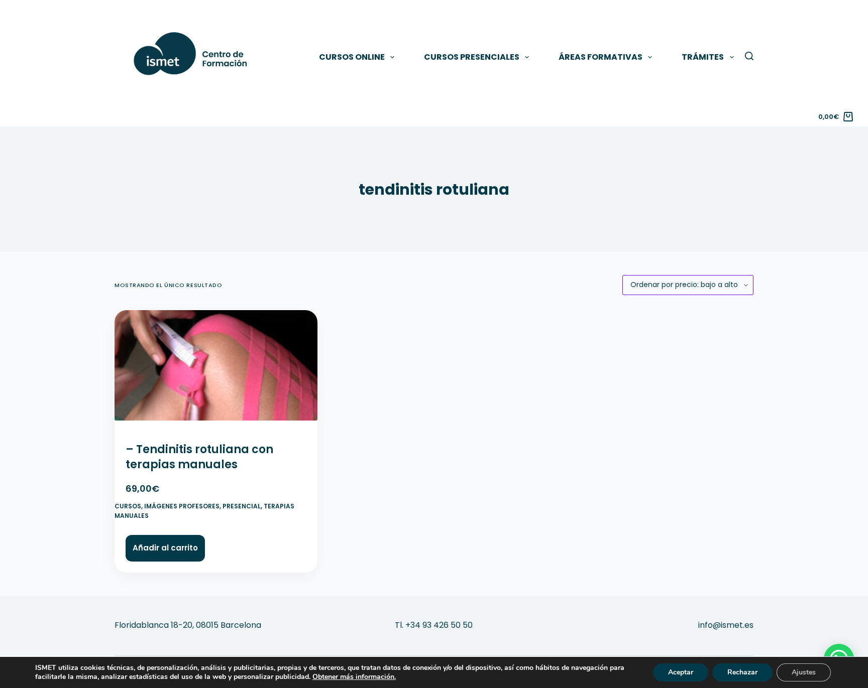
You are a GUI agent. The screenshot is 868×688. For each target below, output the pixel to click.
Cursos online (352, 57)
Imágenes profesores (182, 506)
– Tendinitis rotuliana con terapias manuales (199, 457)
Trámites (703, 57)
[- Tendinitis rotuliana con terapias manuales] (216, 370)
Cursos (128, 506)
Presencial (242, 506)
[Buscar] (749, 56)
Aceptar (680, 672)
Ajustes (804, 672)
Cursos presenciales (471, 57)
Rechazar (742, 672)
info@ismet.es (725, 625)
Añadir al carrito (165, 547)
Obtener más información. (354, 676)
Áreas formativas (600, 57)
